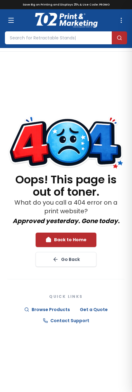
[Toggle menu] (11, 20)
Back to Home (70, 240)
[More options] (121, 20)
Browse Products (51, 309)
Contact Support (69, 321)
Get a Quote (94, 309)
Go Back (70, 259)
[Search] (119, 37)
